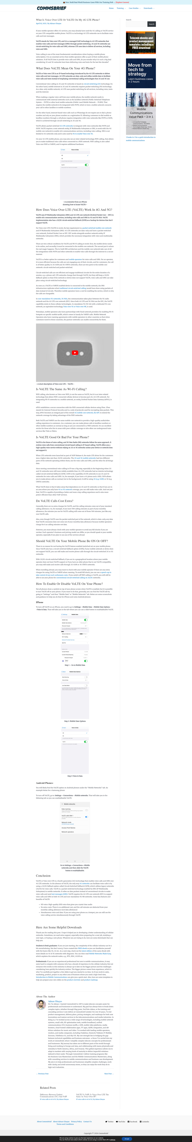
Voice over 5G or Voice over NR (74, 307)
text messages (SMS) (60, 894)
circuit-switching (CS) (92, 84)
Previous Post (42, 1074)
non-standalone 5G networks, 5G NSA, (53, 299)
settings (112, 1140)
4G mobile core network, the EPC (87, 413)
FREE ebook (82, 948)
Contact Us (87, 1122)
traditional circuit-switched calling (72, 288)
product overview (73, 980)
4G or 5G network (65, 489)
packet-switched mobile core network (97, 228)
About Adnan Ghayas (61, 1122)
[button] (125, 8)
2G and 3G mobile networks (85, 458)
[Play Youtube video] (75, 353)
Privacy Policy (76, 1122)
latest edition (87, 951)
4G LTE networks (66, 126)
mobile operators (75, 259)
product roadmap (91, 980)
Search (128, 20)
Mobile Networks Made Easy (100, 954)
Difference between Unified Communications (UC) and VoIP (53, 1095)
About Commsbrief (44, 1122)
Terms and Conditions (65, 1124)
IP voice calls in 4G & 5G (48, 1099)
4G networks (85, 883)
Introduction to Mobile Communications (51, 977)
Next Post (109, 1074)
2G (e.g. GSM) (99, 479)
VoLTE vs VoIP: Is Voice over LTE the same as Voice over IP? (92, 1095)
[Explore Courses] (122, 2)
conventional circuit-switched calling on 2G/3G (74, 578)
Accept (127, 1139)
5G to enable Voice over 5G (83, 134)
